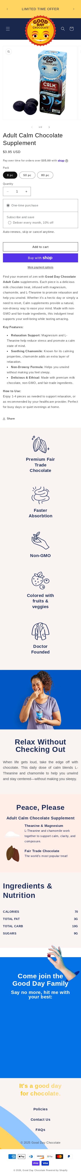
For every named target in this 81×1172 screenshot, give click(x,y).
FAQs (40, 1130)
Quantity (8, 183)
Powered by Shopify (57, 1170)
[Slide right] (49, 127)
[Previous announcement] (7, 9)
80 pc (45, 175)
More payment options (40, 267)
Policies (40, 1109)
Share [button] (11, 418)
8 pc (10, 175)
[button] (8, 28)
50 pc (27, 175)
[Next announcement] (73, 9)
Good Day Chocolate (34, 1170)
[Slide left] (32, 127)
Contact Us (41, 1120)
